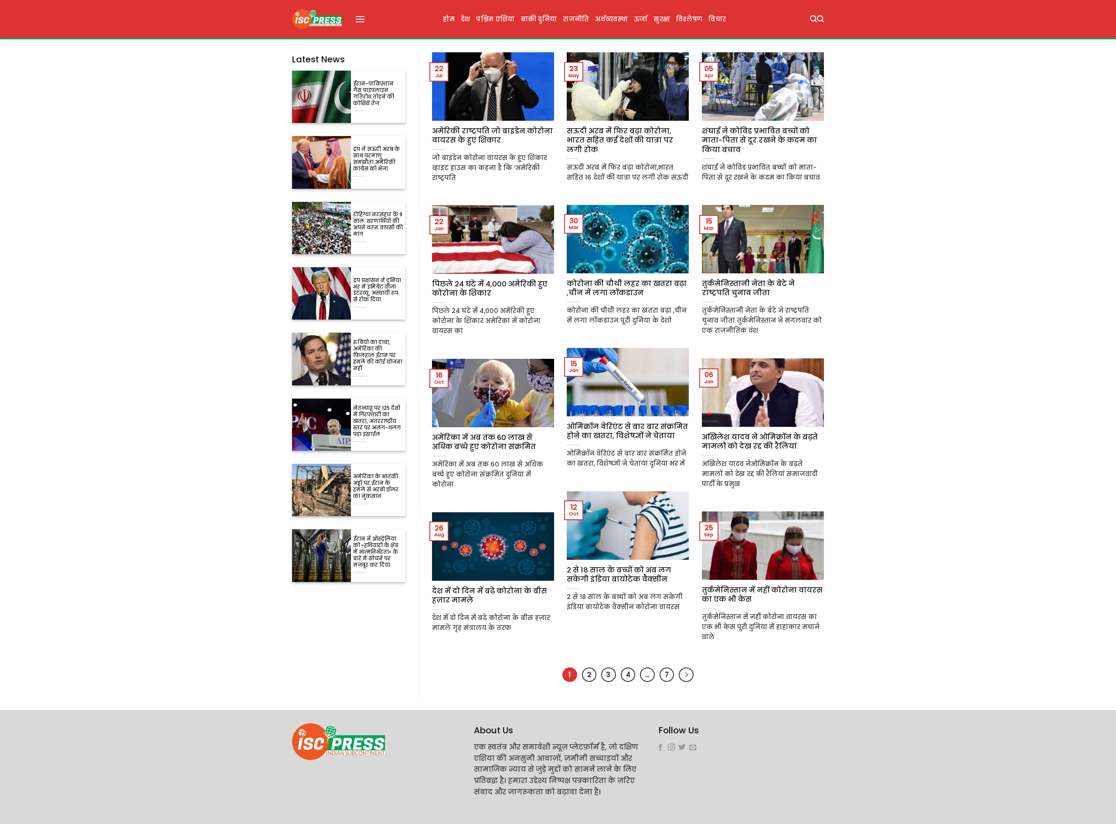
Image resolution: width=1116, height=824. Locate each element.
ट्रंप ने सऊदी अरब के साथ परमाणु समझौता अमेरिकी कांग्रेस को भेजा (376, 159)
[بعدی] (686, 674)
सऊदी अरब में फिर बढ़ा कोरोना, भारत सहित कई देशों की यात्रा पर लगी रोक (620, 140)
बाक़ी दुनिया (539, 19)
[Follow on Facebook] (660, 748)
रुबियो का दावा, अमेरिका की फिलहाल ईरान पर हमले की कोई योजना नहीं (377, 355)
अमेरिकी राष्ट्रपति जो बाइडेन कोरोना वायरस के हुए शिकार (492, 135)
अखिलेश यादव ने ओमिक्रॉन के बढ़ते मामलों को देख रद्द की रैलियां (760, 441)
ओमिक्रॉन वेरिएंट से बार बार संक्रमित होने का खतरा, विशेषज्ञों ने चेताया (627, 431)
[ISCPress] (317, 19)
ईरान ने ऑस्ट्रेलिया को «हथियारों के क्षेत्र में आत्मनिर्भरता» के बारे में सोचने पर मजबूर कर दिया (375, 552)
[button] (360, 19)
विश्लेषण (689, 19)
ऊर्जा (641, 19)
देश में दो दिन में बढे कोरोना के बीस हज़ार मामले (489, 595)
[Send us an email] (692, 748)
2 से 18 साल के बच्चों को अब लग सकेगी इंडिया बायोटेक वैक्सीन (619, 574)
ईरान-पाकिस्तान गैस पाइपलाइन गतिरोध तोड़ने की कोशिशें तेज (373, 94)
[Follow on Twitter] (681, 748)
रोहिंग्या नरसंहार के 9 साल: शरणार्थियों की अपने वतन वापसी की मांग (378, 224)
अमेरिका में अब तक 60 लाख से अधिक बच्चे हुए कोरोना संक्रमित (484, 442)
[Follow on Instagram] (671, 748)
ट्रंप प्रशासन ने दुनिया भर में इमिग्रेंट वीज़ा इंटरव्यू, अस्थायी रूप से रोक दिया (377, 290)
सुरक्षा (661, 19)
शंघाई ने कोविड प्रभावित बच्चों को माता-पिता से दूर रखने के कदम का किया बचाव (759, 140)
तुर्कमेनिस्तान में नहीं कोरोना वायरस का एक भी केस (762, 595)
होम (449, 19)
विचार (717, 19)
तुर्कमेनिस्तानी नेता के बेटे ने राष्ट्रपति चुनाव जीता (748, 288)
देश (465, 19)
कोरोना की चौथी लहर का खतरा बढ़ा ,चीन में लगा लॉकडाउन (627, 288)
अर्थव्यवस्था (611, 19)
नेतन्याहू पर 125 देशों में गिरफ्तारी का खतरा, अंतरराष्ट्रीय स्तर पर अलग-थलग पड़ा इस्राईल (377, 421)
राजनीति (576, 19)
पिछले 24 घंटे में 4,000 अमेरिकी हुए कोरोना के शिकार (490, 288)
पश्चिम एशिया (495, 19)
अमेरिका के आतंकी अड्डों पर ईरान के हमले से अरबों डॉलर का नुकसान (375, 486)
